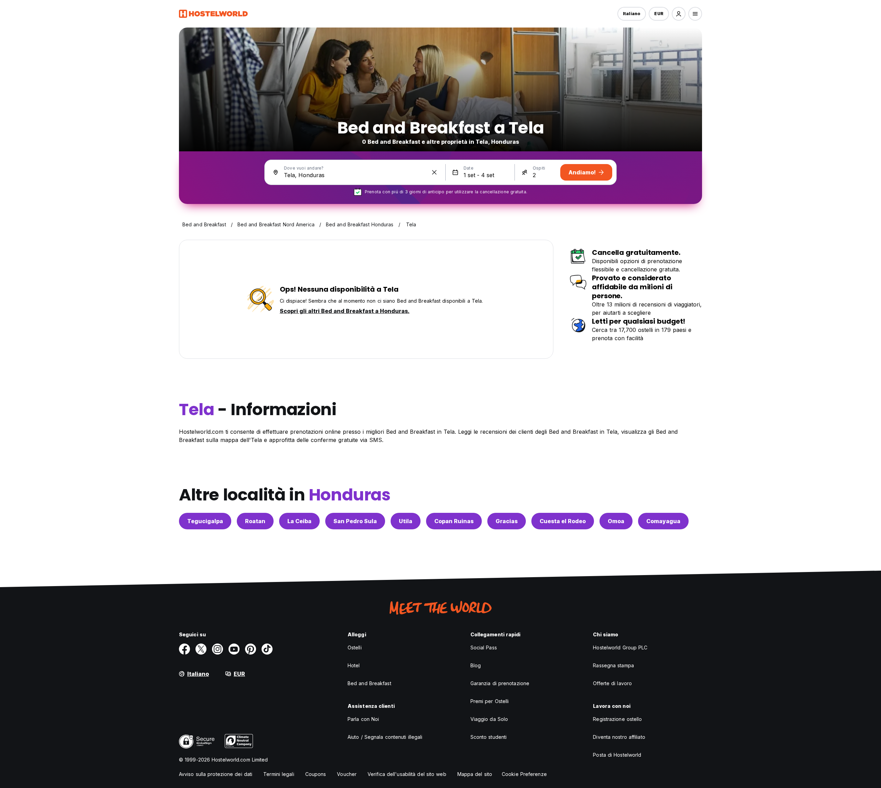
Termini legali (278, 774)
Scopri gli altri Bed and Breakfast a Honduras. (345, 310)
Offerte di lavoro (612, 683)
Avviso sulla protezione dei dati (215, 774)
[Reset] (434, 172)
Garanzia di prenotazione (499, 683)
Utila (405, 521)
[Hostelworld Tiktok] (267, 649)
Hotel (354, 665)
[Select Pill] (679, 14)
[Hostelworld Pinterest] (250, 649)
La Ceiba (299, 521)
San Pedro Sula (355, 521)
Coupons (315, 774)
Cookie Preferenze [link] (524, 774)
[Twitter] (200, 649)
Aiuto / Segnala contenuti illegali (385, 737)
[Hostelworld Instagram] (217, 649)
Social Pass (483, 647)
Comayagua (663, 521)
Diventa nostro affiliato (619, 737)
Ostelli (355, 647)
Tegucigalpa (205, 521)
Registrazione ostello (617, 719)
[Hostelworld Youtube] (234, 649)
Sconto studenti (488, 737)
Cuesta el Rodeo (563, 521)
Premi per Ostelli (489, 701)
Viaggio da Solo (489, 719)
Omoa (616, 521)
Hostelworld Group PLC (620, 647)
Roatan (255, 521)
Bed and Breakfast (369, 683)
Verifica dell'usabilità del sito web (407, 774)
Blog (475, 665)
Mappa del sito (474, 774)
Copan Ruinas (454, 521)
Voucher (347, 774)
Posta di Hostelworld (617, 755)
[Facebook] (184, 649)
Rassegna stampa (613, 665)
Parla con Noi (363, 719)
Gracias (507, 521)
